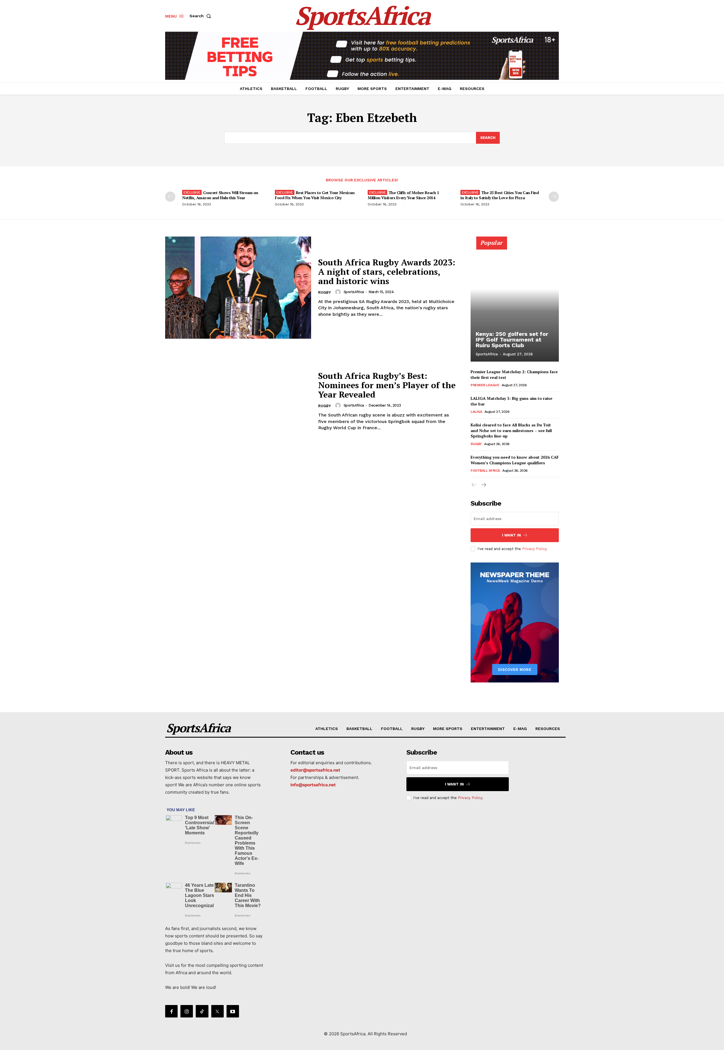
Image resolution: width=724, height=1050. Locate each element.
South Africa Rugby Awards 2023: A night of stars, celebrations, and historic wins (386, 272)
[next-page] (554, 197)
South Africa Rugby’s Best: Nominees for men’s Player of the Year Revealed (387, 385)
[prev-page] (170, 197)
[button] (201, 16)
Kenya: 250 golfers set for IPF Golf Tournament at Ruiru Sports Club (512, 339)
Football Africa (485, 471)
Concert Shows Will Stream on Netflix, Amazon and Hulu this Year (220, 195)
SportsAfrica (354, 292)
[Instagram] (186, 1011)
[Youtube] (233, 1011)
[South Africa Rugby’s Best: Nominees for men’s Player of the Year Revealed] (238, 401)
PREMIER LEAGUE (485, 385)
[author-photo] (338, 292)
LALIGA (476, 412)
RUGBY (324, 292)
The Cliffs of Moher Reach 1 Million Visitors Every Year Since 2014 (403, 195)
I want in (511, 535)
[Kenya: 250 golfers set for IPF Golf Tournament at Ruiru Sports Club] (515, 302)
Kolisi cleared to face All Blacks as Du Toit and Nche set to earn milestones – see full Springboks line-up (511, 430)
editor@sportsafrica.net (315, 770)
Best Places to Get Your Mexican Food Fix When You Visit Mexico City (314, 195)
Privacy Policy (534, 549)
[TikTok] (202, 1011)
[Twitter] (217, 1011)
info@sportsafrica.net (313, 784)
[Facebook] (171, 1011)
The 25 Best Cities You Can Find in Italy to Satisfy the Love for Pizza (499, 195)
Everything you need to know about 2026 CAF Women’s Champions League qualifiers (515, 459)
